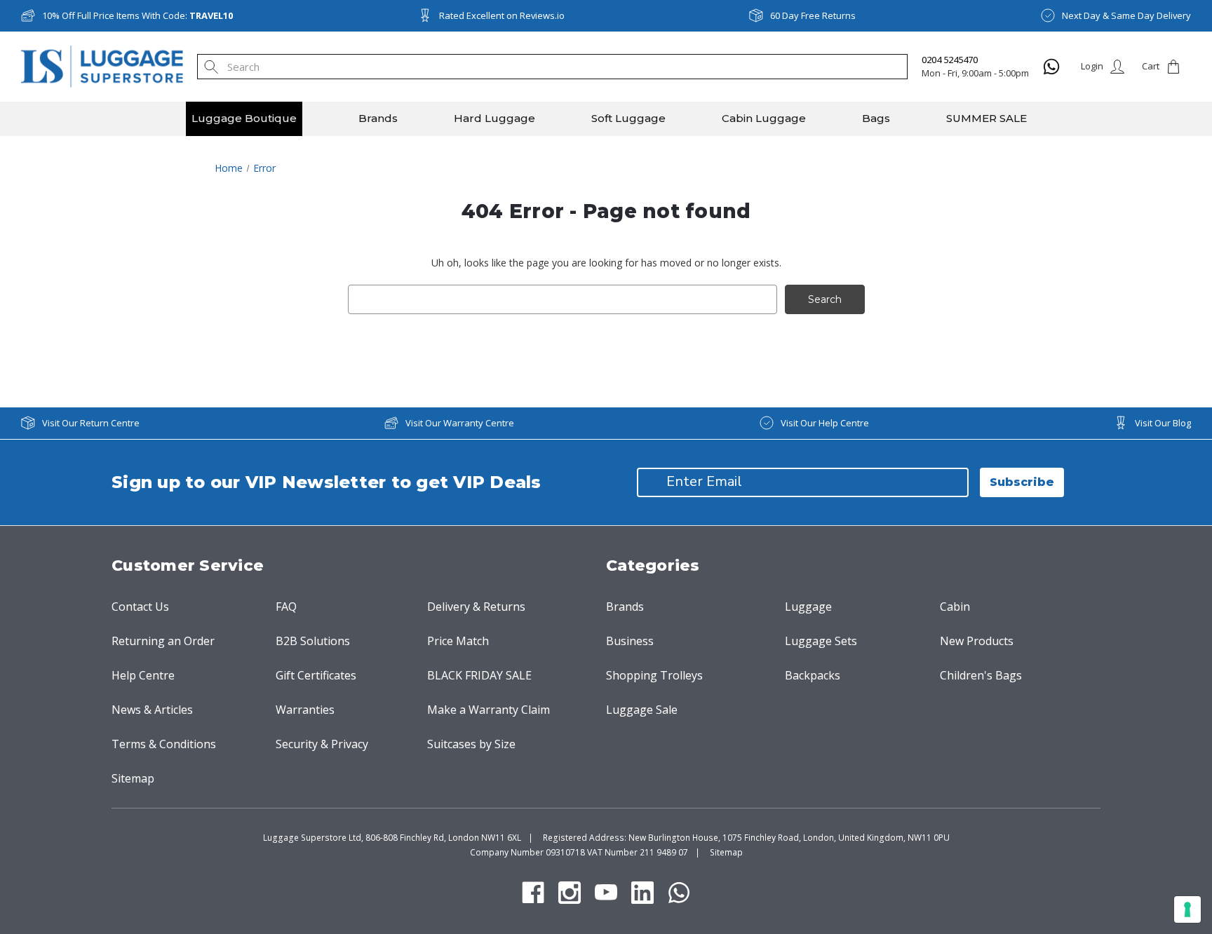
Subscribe (1022, 482)
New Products (977, 641)
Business (630, 641)
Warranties (305, 709)
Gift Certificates (316, 675)
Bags (876, 118)
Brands (378, 118)
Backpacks (812, 675)
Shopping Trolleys (654, 675)
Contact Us (140, 606)
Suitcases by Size (471, 744)
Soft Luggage (628, 118)
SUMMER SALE (986, 118)
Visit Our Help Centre (825, 423)
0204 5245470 (950, 59)
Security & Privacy (322, 744)
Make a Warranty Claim (488, 709)
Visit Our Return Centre (91, 423)
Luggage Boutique (244, 118)
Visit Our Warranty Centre (459, 423)
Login (1092, 66)
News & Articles (152, 709)
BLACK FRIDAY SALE (479, 675)
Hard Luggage (494, 118)
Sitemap (133, 778)
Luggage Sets (821, 641)
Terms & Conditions (164, 744)
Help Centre (143, 675)
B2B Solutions (313, 641)
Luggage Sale (642, 709)
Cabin (955, 606)
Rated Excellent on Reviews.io (502, 15)
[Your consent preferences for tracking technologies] (1187, 909)
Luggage (808, 606)
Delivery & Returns (476, 606)
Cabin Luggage (764, 118)
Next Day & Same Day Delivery (1126, 15)
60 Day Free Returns (813, 15)
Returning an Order (163, 641)
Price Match (458, 641)
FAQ (286, 606)
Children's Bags (981, 675)
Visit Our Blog (1163, 423)
